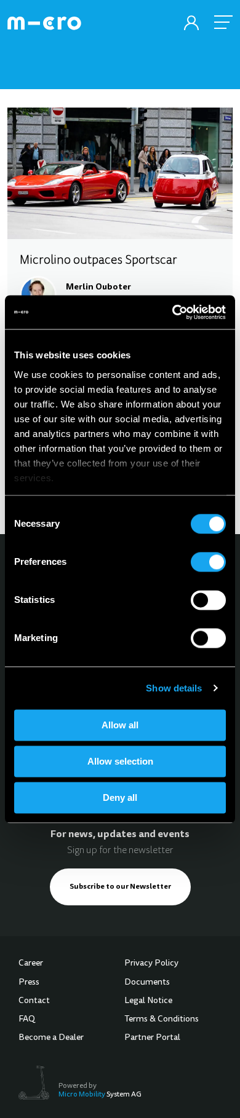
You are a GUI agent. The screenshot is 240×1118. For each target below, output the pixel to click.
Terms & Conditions (161, 1019)
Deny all (120, 797)
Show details (174, 688)
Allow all (120, 725)
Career (30, 963)
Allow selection (120, 761)
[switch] (208, 562)
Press (28, 982)
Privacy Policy (151, 963)
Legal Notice (148, 1001)
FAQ (26, 1019)
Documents (147, 982)
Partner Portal (152, 1038)
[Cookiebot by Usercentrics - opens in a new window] (172, 312)
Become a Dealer (51, 1038)
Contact (34, 1001)
